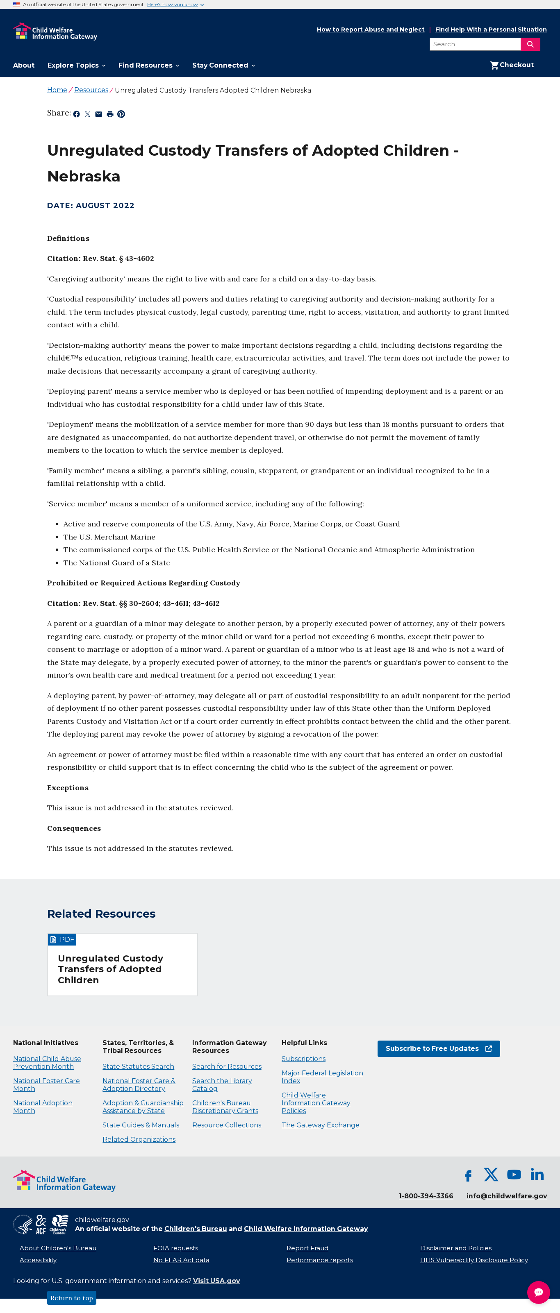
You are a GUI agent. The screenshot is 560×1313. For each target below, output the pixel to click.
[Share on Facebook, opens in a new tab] (76, 115)
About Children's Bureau (58, 1248)
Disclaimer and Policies (456, 1248)
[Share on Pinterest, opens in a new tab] (121, 115)
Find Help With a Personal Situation (491, 30)
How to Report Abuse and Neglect (371, 30)
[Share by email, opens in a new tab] (98, 115)
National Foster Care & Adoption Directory (138, 1085)
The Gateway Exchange (321, 1125)
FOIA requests (175, 1248)
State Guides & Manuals (140, 1125)
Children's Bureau (195, 1229)
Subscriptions (304, 1059)
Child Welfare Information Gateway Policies (316, 1103)
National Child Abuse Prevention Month (47, 1062)
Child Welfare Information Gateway (306, 1229)
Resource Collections (226, 1125)
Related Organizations (138, 1139)
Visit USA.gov (216, 1281)
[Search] (530, 44)
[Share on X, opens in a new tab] (87, 115)
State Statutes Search (138, 1066)
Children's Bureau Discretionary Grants (225, 1107)
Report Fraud (307, 1248)
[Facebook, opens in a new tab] (468, 1174)
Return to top (71, 1298)
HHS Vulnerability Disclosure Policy (474, 1260)
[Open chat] (538, 1292)
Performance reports (320, 1260)
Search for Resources (227, 1066)
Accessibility (38, 1260)
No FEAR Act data (181, 1260)
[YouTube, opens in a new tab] (514, 1174)
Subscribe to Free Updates (428, 1048)
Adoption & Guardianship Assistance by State (143, 1107)
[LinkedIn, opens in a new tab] (537, 1174)
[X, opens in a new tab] (491, 1174)
